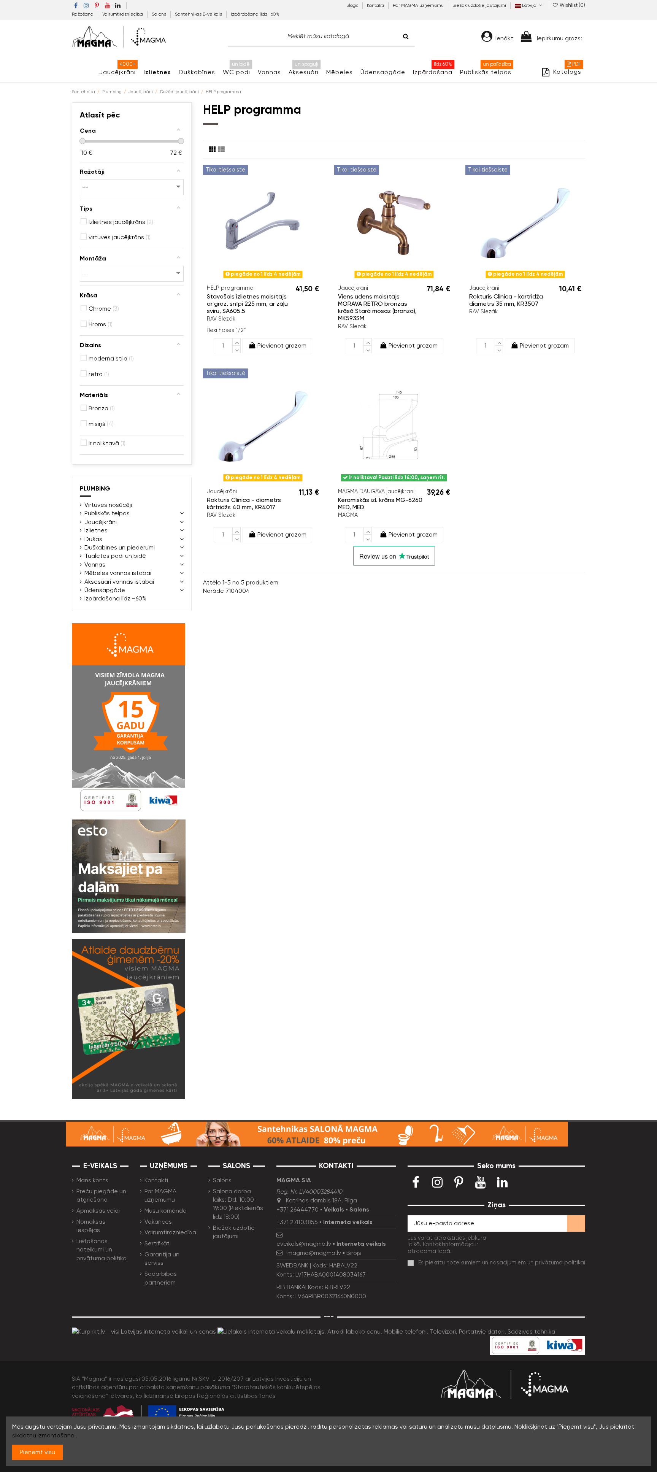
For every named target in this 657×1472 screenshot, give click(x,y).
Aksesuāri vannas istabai (119, 581)
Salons (159, 14)
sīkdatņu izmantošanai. (44, 1435)
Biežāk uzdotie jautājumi (479, 5)
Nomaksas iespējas (90, 1226)
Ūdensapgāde (104, 590)
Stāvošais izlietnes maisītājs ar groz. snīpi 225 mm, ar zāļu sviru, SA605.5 (247, 303)
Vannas (94, 564)
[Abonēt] (576, 1223)
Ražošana (83, 14)
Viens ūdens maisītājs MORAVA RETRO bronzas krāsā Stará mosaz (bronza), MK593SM (377, 307)
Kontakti (376, 5)
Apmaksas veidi (98, 1210)
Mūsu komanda (165, 1210)
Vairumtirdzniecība (123, 14)
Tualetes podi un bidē (115, 555)
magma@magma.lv (314, 1252)
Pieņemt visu (37, 1452)
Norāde (213, 590)
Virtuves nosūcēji (108, 504)
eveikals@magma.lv (303, 1243)
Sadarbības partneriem (160, 1278)
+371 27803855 (297, 1222)
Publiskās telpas (107, 513)
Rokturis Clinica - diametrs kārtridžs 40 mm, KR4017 (244, 503)
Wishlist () (572, 5)
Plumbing (95, 488)
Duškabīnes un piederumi (119, 547)
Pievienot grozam (281, 345)
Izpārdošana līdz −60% (255, 14)
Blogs (352, 5)
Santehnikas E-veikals (199, 14)
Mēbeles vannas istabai (117, 572)
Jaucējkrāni (100, 522)
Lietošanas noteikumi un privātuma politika (101, 1249)
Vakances (158, 1221)
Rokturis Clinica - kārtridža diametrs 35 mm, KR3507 (506, 300)
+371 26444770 (297, 1209)
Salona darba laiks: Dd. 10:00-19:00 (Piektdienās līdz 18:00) (238, 1204)
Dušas (93, 539)
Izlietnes (96, 530)
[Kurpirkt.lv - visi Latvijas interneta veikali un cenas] (144, 1331)
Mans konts (92, 1180)
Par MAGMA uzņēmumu (419, 5)
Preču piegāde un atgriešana (101, 1195)
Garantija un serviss (161, 1258)
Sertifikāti (157, 1243)
